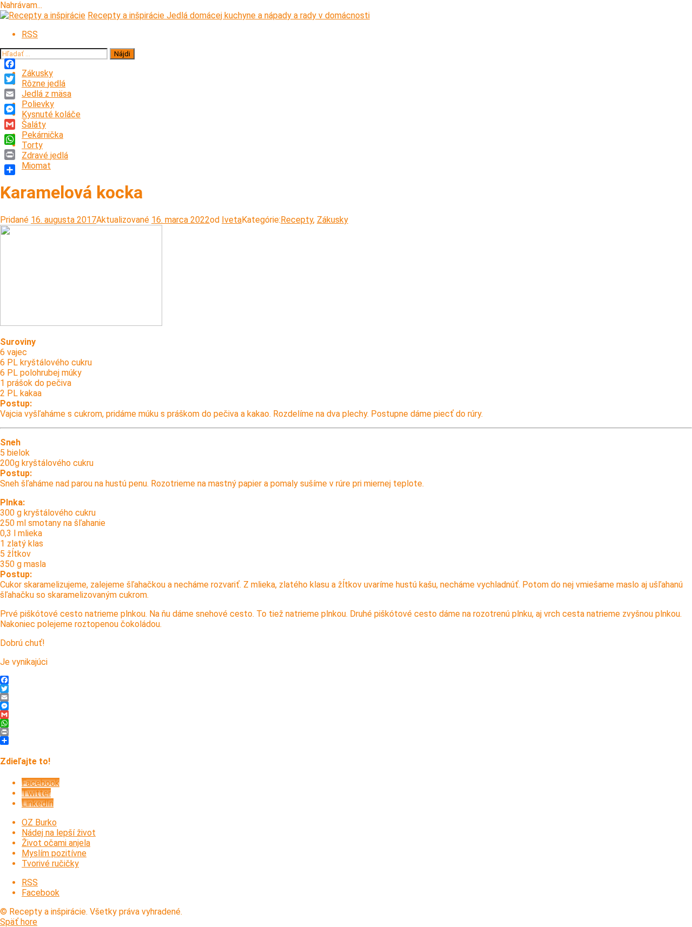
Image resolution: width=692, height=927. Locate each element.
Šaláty (34, 124)
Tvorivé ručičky (50, 863)
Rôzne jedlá (43, 83)
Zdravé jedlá (45, 155)
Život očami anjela (56, 843)
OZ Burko (39, 822)
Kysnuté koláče (51, 114)
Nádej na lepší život (59, 833)
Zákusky (37, 73)
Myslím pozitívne (54, 853)
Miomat (36, 166)
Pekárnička (42, 135)
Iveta (232, 220)
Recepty (297, 220)
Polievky (38, 104)
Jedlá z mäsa (46, 94)
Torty (32, 145)
